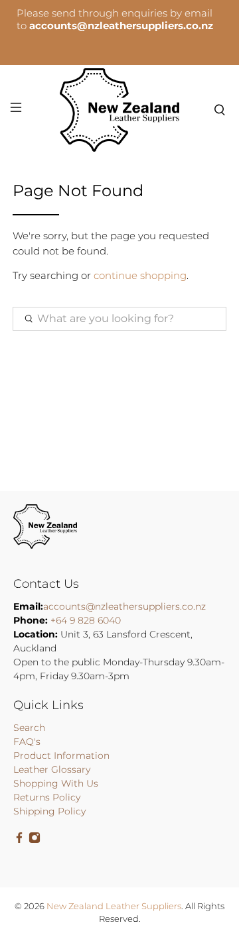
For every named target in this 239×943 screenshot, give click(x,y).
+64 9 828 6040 (85, 620)
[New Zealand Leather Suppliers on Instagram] (34, 840)
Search (29, 728)
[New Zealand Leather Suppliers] (119, 110)
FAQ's (26, 742)
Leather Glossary (51, 769)
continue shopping (140, 275)
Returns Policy (46, 797)
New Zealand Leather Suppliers (113, 906)
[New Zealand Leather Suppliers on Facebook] (19, 840)
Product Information (61, 755)
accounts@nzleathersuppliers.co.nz (124, 606)
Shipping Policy (49, 811)
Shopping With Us (55, 783)
